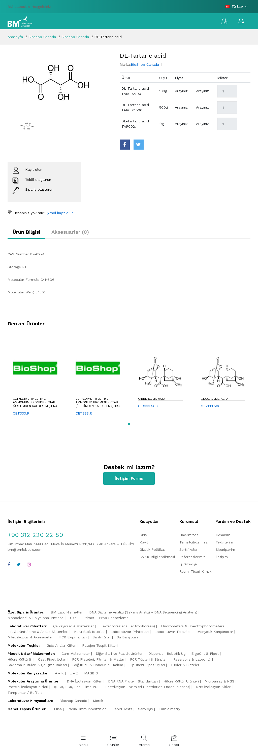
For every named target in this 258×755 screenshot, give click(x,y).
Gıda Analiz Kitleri (61, 645)
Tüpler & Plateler (185, 665)
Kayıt (144, 542)
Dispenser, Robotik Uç (166, 653)
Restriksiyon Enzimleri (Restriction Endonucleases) (147, 687)
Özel (74, 618)
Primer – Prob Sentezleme (105, 618)
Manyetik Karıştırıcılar (215, 632)
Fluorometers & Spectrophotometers (193, 626)
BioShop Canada (145, 64)
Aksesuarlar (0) (70, 232)
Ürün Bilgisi (26, 232)
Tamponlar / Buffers (25, 693)
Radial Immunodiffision (87, 709)
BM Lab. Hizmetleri (67, 612)
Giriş (143, 535)
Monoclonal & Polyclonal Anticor (36, 618)
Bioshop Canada (42, 37)
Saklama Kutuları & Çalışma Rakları (37, 665)
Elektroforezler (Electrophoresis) (127, 626)
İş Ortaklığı (188, 564)
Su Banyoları (127, 637)
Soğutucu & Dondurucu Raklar (98, 665)
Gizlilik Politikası (153, 549)
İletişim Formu (129, 478)
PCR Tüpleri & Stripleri (149, 659)
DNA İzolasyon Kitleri (84, 681)
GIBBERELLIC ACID (151, 398)
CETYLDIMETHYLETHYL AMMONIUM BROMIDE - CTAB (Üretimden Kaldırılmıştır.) (35, 402)
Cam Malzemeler (75, 653)
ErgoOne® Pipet (205, 653)
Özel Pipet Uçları (52, 659)
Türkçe (237, 6)
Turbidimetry (169, 709)
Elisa (58, 709)
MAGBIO (91, 673)
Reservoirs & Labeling (192, 659)
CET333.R (21, 413)
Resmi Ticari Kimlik (195, 571)
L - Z (74, 673)
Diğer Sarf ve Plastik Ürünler (119, 653)
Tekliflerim (224, 542)
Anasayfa (15, 37)
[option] (60, 82)
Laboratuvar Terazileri (172, 632)
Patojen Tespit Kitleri (100, 645)
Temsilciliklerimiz (193, 542)
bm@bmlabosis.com (25, 549)
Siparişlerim (225, 549)
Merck (98, 701)
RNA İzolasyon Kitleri (213, 687)
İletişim (222, 557)
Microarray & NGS (219, 681)
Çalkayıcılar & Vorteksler (73, 626)
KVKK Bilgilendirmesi (157, 557)
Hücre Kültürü (20, 659)
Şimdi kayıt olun (59, 213)
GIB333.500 (148, 406)
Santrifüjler (101, 637)
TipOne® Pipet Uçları (147, 665)
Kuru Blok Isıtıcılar (89, 632)
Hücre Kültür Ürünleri (181, 681)
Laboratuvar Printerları (130, 632)
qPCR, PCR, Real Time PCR (77, 687)
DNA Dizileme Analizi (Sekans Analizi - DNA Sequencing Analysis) (143, 612)
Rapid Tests (122, 709)
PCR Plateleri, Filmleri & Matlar (98, 659)
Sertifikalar (188, 549)
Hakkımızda (189, 535)
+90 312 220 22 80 (35, 534)
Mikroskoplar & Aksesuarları (30, 637)
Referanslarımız (192, 557)
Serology (145, 709)
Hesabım (223, 535)
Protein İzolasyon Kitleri (28, 687)
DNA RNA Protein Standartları (133, 681)
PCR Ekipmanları (73, 637)
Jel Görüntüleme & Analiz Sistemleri (38, 632)
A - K (59, 673)
